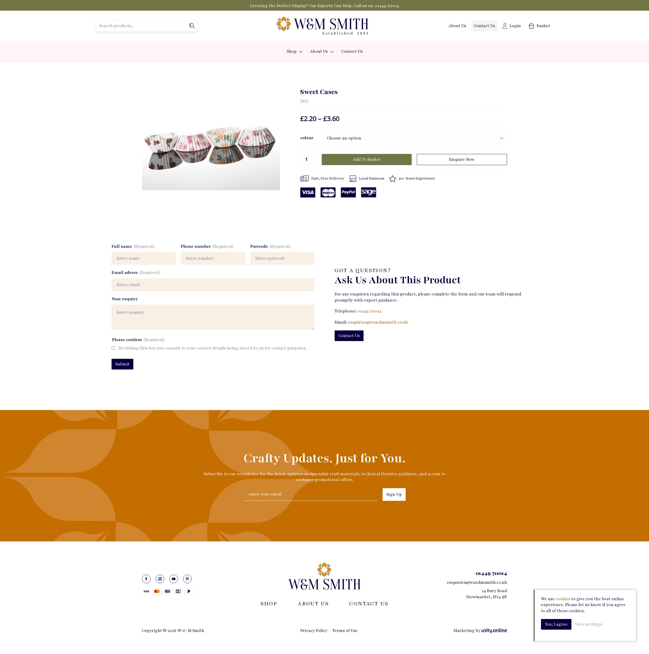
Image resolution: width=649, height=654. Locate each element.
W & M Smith (322, 26)
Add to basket (367, 159)
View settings (588, 624)
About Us (457, 26)
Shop (292, 51)
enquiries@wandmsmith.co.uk (378, 322)
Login (515, 26)
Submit (122, 364)
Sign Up (394, 494)
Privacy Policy (313, 630)
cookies (563, 599)
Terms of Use (345, 630)
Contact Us (484, 26)
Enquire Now (461, 159)
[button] (300, 52)
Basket (543, 26)
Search (192, 26)
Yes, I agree (556, 624)
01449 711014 (387, 6)
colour (306, 138)
